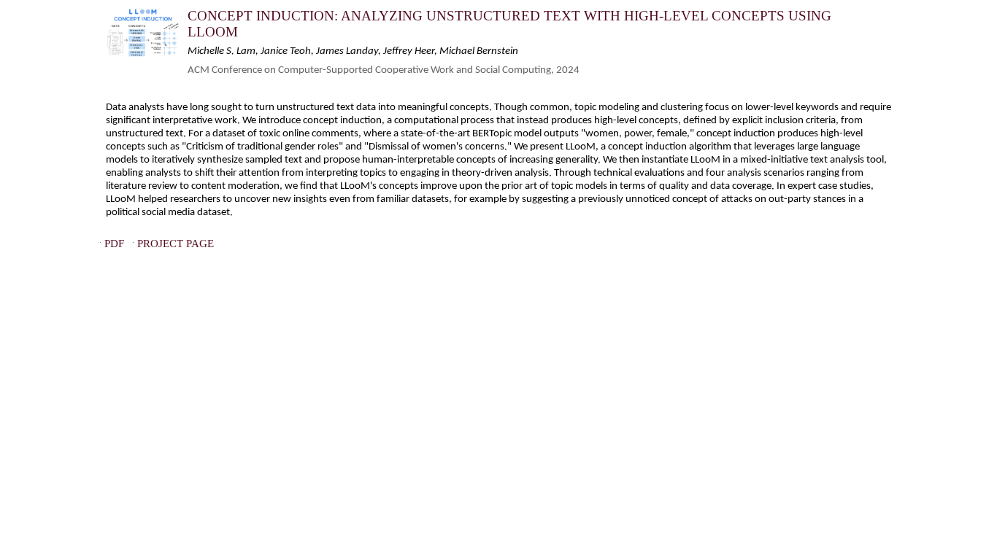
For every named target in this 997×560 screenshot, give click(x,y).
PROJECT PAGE (175, 244)
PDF (114, 244)
